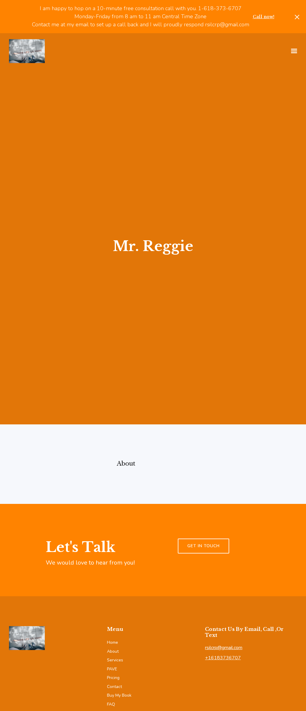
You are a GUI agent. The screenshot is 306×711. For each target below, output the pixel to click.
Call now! (263, 16)
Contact (114, 686)
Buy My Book (119, 695)
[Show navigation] (292, 51)
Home (112, 642)
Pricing (113, 678)
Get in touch (203, 546)
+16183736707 (223, 658)
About (113, 651)
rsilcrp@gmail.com (223, 647)
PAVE (112, 669)
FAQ (111, 704)
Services (115, 660)
